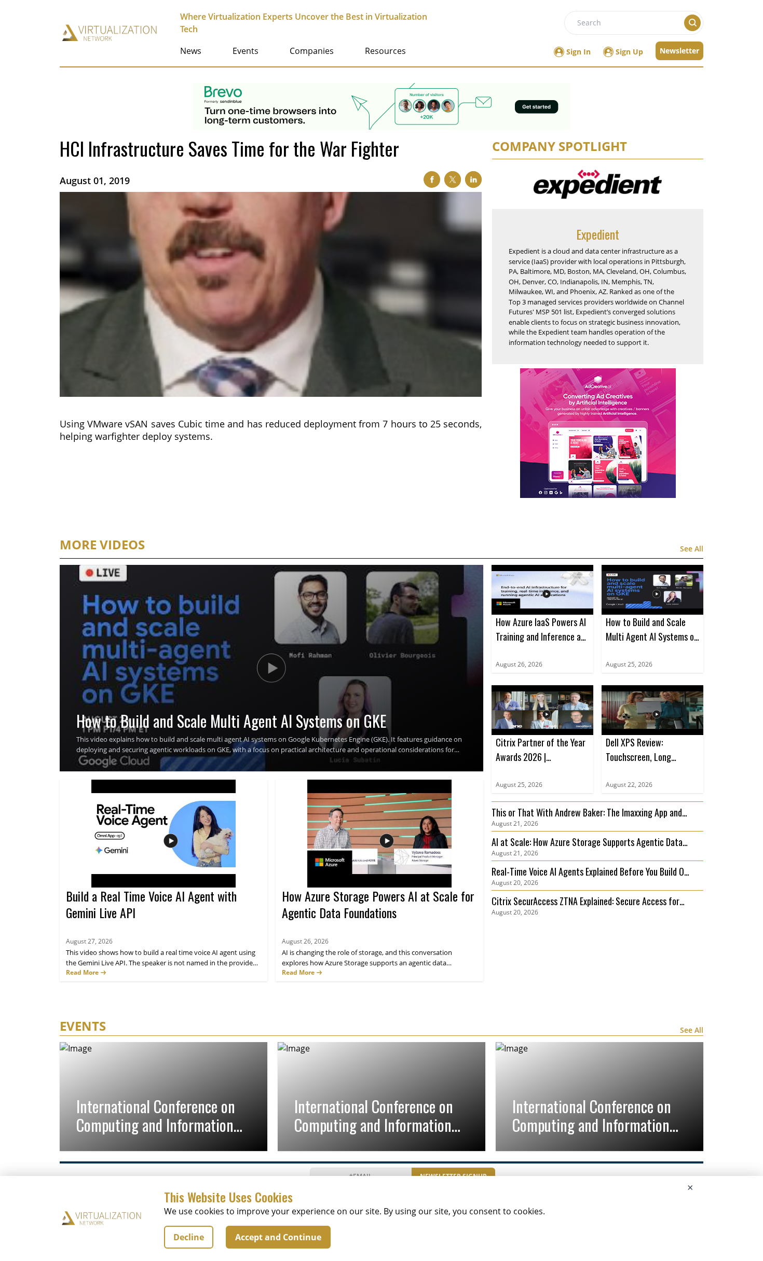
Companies (312, 51)
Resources (385, 51)
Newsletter (679, 51)
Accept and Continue (278, 1237)
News (190, 51)
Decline (188, 1237)
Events (245, 51)
